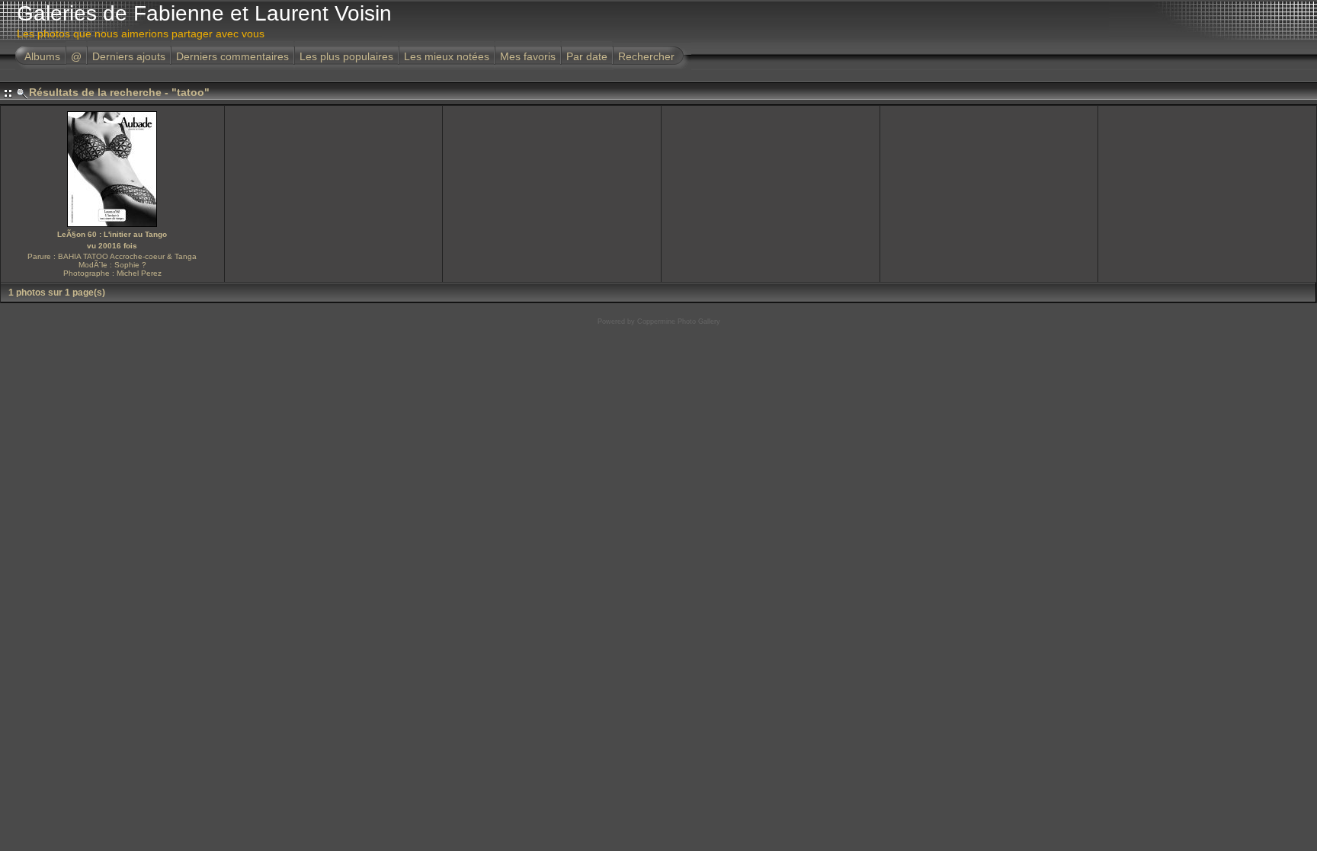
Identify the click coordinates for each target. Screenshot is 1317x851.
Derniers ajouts (128, 56)
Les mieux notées (446, 56)
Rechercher (646, 56)
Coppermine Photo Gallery (678, 321)
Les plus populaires (346, 56)
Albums (42, 56)
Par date (586, 56)
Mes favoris (528, 56)
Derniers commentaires (232, 56)
